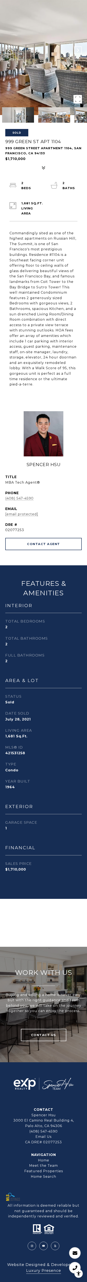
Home (43, 1160)
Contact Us (43, 1035)
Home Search (43, 1177)
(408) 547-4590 (19, 498)
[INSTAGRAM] (32, 1246)
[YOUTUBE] (43, 1246)
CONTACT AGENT (43, 544)
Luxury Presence (43, 1270)
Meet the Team (43, 1166)
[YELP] (55, 1246)
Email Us (43, 1137)
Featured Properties (43, 1171)
